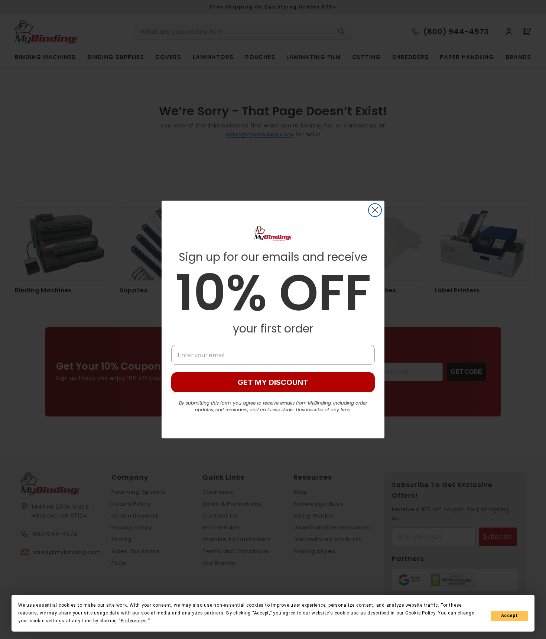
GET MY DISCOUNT (273, 382)
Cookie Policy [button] (420, 613)
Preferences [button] (134, 620)
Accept (509, 615)
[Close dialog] (374, 210)
